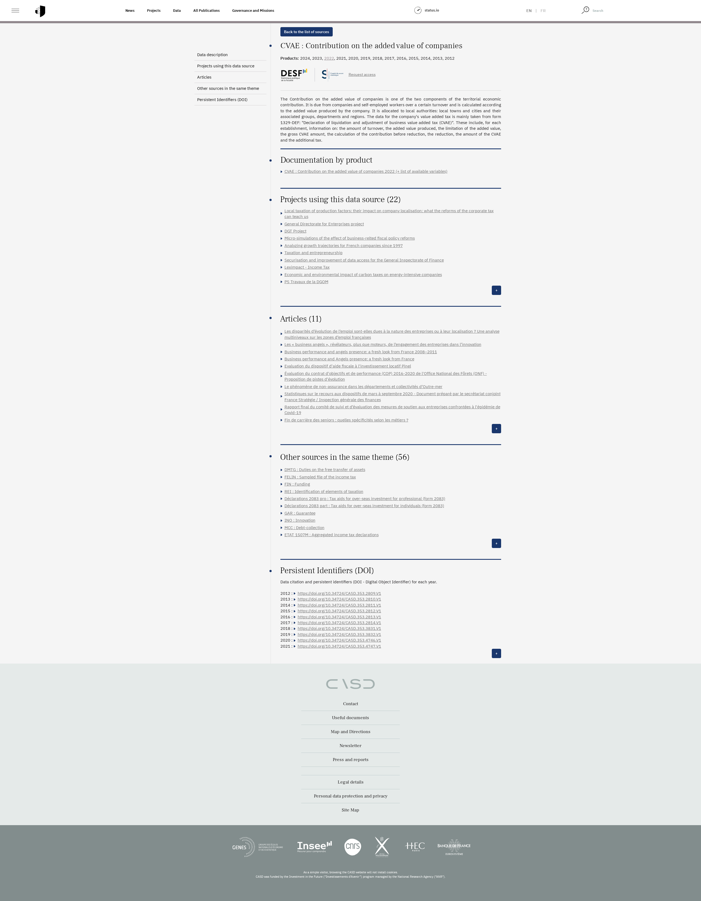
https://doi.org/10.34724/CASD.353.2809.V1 (339, 593)
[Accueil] (40, 11)
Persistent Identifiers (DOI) (222, 99)
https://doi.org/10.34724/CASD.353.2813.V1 (339, 616)
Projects (153, 10)
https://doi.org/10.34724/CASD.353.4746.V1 (339, 640)
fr (543, 10)
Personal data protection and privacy (350, 796)
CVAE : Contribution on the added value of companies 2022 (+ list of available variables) (366, 171)
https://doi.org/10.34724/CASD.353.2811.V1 (339, 605)
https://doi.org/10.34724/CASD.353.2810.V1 (339, 599)
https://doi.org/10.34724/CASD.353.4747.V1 (339, 646)
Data (177, 10)
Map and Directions (350, 732)
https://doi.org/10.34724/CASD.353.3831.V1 (339, 628)
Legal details (351, 782)
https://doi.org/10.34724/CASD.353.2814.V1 (339, 622)
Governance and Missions (253, 10)
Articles (204, 77)
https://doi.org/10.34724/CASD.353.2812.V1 (339, 610)
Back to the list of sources (306, 31)
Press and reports (351, 760)
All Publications (206, 10)
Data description (212, 54)
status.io (432, 10)
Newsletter (350, 746)
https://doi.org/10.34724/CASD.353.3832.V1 (339, 634)
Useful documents (350, 718)
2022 (329, 58)
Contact (350, 704)
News (129, 10)
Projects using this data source (225, 65)
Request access (362, 74)
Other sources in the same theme (228, 88)
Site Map (350, 810)
